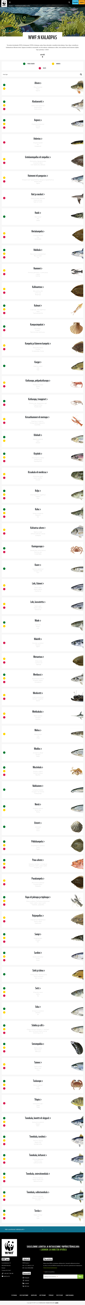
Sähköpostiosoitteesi (50, 1276)
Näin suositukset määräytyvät (14, 1229)
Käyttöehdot (43, 1295)
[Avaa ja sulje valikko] (10, 2)
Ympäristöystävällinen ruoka (22, 6)
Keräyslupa (34, 1295)
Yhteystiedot (59, 1295)
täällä (56, 1303)
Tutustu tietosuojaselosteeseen (50, 1267)
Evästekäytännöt (24, 1295)
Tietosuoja (14, 1295)
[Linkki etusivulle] (4, 3)
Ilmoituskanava (70, 1295)
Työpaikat (51, 1295)
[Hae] (69, 2)
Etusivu (11, 6)
